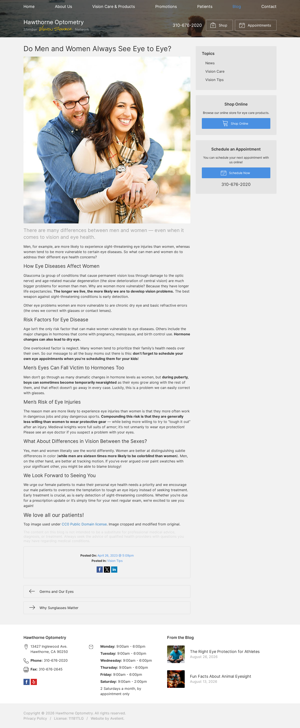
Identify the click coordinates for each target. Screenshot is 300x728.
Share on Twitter (107, 569)
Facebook (26, 682)
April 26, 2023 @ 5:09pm (116, 555)
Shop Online (239, 123)
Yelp (34, 682)
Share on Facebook (100, 569)
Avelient (116, 718)
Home (28, 6)
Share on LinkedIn (114, 569)
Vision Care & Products (113, 6)
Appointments (259, 25)
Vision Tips (115, 561)
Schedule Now (239, 173)
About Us (63, 6)
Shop (222, 25)
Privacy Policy (35, 718)
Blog (237, 6)
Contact (269, 6)
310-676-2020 (187, 25)
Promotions (166, 6)
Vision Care (214, 71)
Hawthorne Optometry (74, 713)
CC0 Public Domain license (84, 524)
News (210, 63)
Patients (204, 6)
